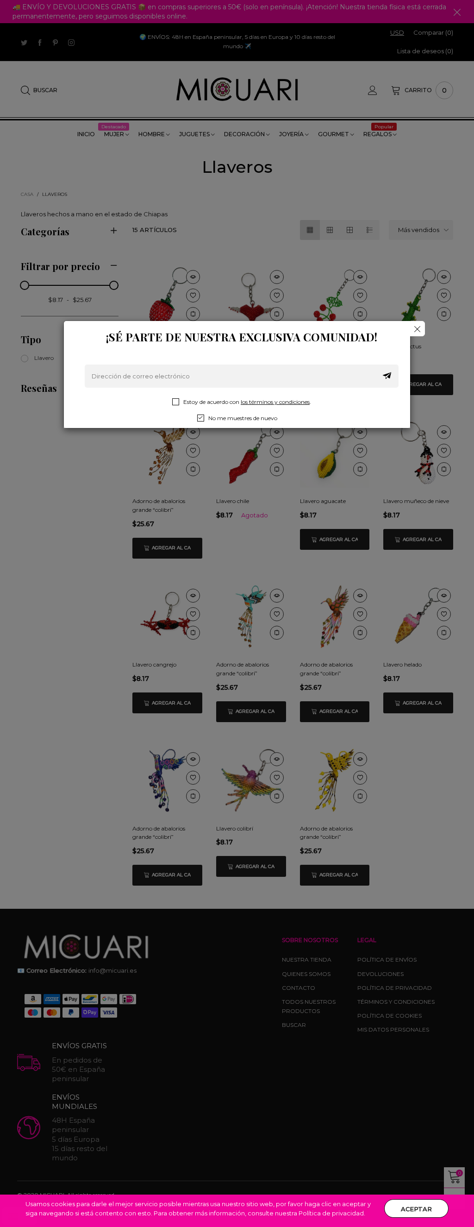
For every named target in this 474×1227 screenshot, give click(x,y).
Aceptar (416, 1209)
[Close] (417, 328)
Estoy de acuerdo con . (247, 401)
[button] (387, 376)
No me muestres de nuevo (242, 418)
